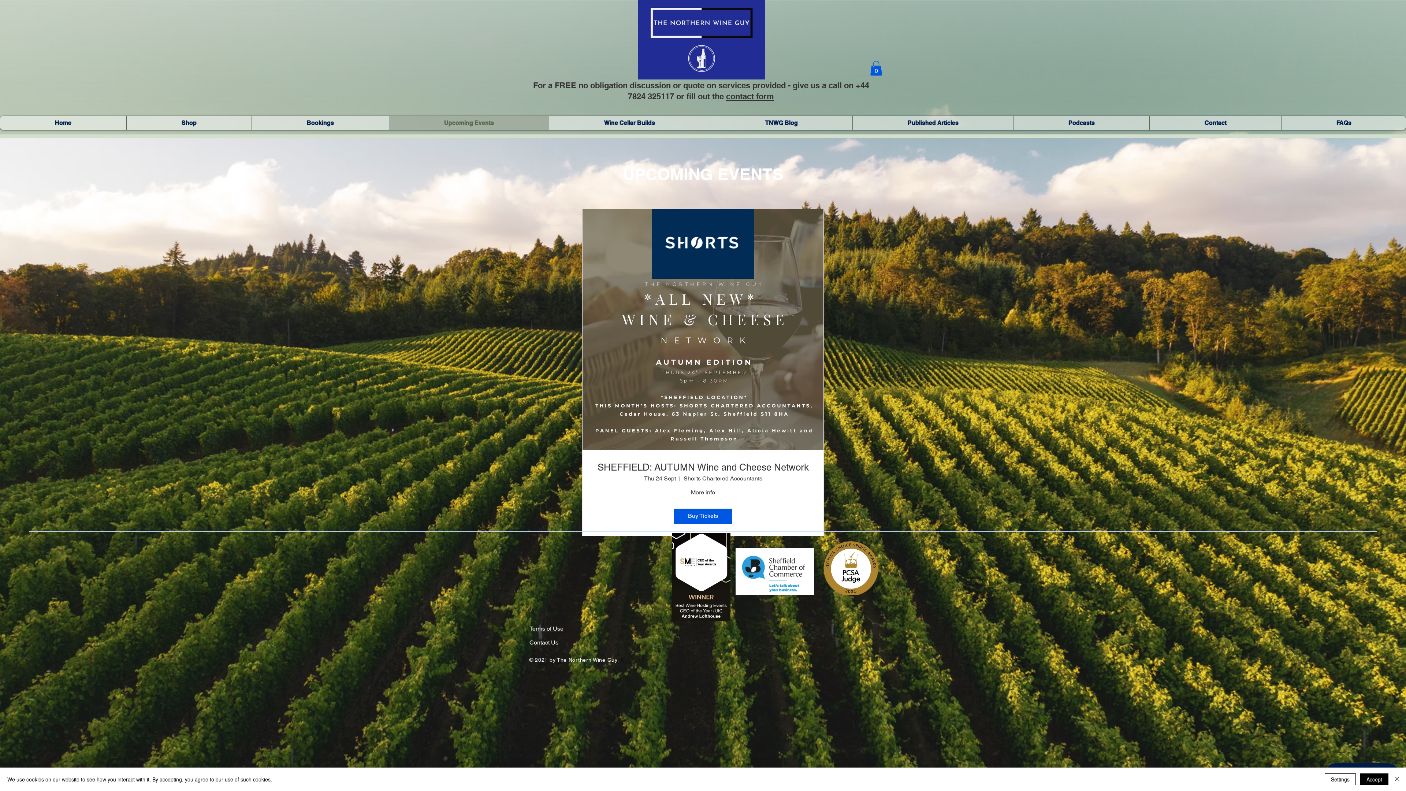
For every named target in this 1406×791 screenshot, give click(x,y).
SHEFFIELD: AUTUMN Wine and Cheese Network (703, 467)
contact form (750, 96)
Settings (1340, 779)
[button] (876, 68)
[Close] (1397, 779)
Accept (1374, 779)
